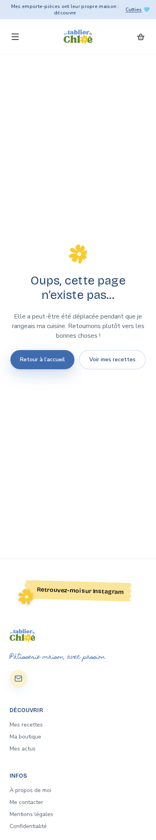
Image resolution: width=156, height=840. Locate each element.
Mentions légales (31, 814)
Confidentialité (28, 826)
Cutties (134, 9)
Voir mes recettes (112, 359)
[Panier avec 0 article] (141, 37)
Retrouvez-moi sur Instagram (80, 590)
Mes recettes (26, 725)
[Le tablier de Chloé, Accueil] (78, 36)
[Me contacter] (18, 678)
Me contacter (26, 802)
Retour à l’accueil (42, 359)
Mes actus (23, 748)
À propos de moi (30, 790)
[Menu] (15, 37)
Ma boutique (25, 736)
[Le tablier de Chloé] (78, 635)
